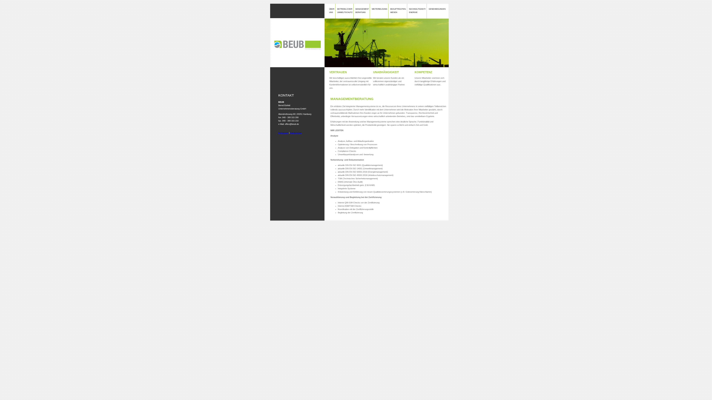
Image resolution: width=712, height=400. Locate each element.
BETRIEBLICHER (344, 10)
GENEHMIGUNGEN (437, 9)
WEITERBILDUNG (379, 9)
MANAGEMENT (362, 10)
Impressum (283, 133)
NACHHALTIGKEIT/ (417, 10)
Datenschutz (296, 133)
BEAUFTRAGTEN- (398, 10)
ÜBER (331, 10)
